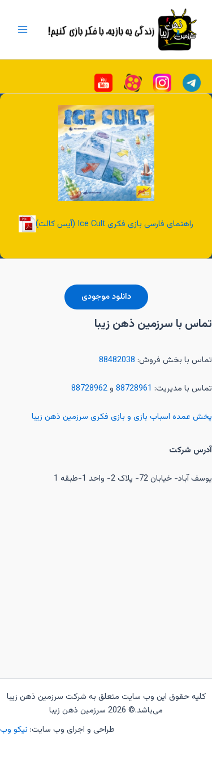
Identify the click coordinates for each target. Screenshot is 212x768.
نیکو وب (15, 729)
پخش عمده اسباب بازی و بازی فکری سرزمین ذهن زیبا (122, 416)
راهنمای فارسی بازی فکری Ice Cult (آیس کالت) (114, 224)
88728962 (89, 388)
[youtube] (192, 83)
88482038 (117, 360)
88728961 (134, 388)
